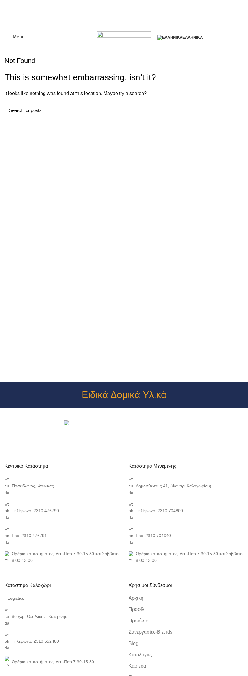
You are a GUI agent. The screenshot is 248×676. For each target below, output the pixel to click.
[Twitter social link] (117, 26)
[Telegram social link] (138, 26)
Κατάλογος (140, 654)
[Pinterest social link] (124, 26)
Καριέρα (137, 665)
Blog (134, 643)
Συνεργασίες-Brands (150, 632)
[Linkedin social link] (131, 26)
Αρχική (136, 598)
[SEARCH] (235, 110)
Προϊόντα (138, 620)
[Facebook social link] (110, 26)
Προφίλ (136, 609)
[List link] (62, 486)
